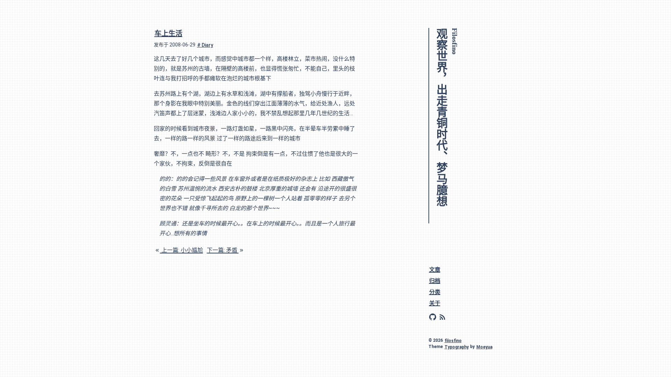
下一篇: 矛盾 (223, 250)
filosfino (453, 340)
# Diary (205, 44)
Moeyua (484, 346)
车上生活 (168, 33)
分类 (434, 291)
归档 (434, 280)
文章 (434, 269)
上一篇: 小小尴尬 (181, 250)
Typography (457, 346)
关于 (434, 303)
